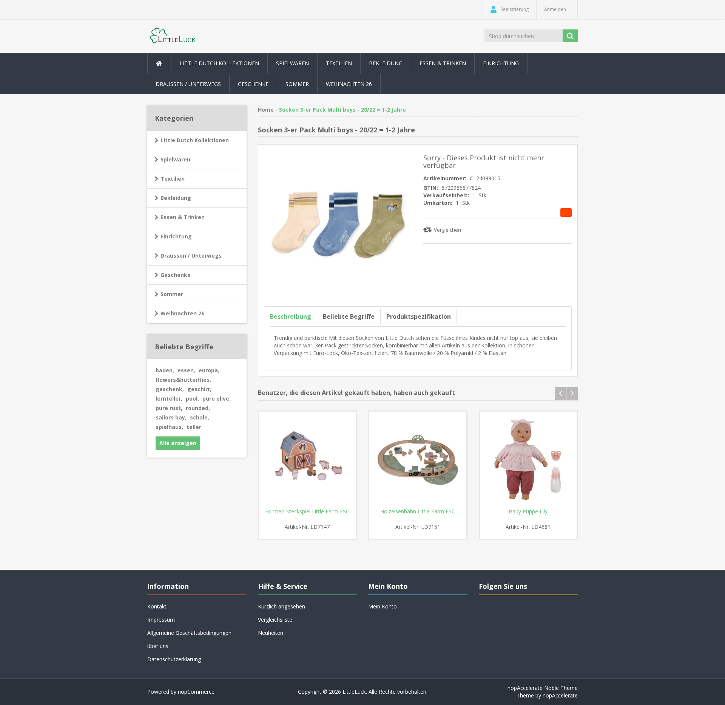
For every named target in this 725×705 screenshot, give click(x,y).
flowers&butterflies (183, 379)
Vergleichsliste (275, 619)
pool (192, 398)
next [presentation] (572, 393)
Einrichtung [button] (501, 63)
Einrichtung (176, 236)
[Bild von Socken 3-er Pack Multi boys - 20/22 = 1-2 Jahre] (338, 223)
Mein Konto (382, 606)
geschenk (170, 389)
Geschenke (253, 84)
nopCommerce (196, 691)
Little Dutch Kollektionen (194, 140)
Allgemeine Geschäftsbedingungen (189, 632)
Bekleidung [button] (386, 63)
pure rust (169, 408)
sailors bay (171, 417)
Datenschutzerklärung (174, 659)
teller (194, 426)
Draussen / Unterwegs (191, 255)
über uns (157, 646)
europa (209, 370)
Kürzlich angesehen (281, 606)
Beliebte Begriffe (349, 316)
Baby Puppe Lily (528, 511)
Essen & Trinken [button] (443, 63)
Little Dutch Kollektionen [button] (219, 63)
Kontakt (157, 606)
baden (165, 370)
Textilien (172, 178)
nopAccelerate (560, 695)
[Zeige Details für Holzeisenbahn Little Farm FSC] (418, 460)
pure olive (216, 398)
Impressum (161, 619)
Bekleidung (175, 197)
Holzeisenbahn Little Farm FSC (417, 511)
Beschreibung (290, 316)
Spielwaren (175, 159)
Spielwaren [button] (292, 63)
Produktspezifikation (418, 316)
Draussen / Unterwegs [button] (188, 84)
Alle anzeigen (177, 443)
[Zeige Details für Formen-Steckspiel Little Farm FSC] (307, 460)
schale (199, 417)
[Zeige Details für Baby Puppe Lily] (528, 460)
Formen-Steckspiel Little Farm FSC (307, 511)
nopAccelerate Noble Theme (543, 687)
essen (186, 370)
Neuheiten (270, 632)
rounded (198, 408)
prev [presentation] (560, 393)
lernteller (169, 398)
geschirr (199, 389)
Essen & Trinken (182, 217)
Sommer (171, 294)
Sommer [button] (297, 84)
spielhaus (169, 426)
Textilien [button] (339, 63)
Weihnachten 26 (349, 84)
